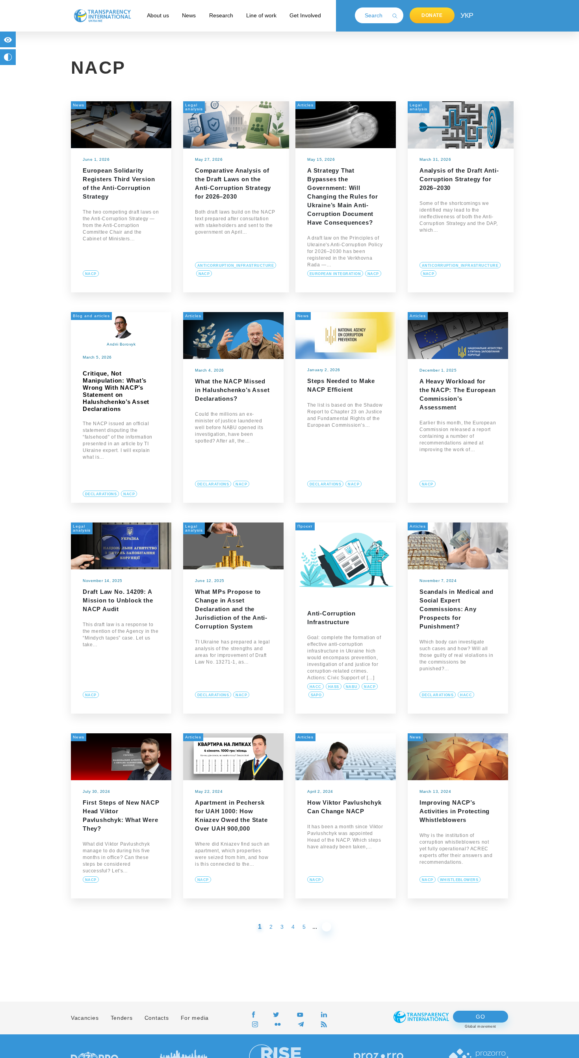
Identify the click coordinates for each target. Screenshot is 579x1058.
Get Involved (305, 15)
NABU (352, 687)
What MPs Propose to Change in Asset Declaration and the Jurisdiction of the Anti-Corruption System (231, 609)
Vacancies (84, 1018)
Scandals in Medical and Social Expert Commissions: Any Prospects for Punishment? (456, 609)
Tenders (122, 1018)
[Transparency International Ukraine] (102, 15)
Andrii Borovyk (121, 344)
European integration (335, 274)
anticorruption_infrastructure (235, 266)
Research (221, 15)
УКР (466, 15)
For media (195, 1018)
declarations (101, 494)
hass (333, 687)
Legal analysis (194, 107)
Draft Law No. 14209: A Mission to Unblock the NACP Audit (118, 600)
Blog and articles (91, 316)
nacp (90, 274)
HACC (315, 687)
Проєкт (305, 526)
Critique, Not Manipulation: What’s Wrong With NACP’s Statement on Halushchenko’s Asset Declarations (116, 391)
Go (480, 1016)
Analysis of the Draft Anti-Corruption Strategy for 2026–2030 (459, 179)
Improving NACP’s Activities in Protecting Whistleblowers (454, 811)
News (189, 15)
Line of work (261, 15)
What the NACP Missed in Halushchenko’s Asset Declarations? (232, 390)
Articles (305, 105)
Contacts (157, 1018)
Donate (432, 15)
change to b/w (8, 57)
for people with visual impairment (8, 39)
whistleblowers (459, 880)
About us (158, 15)
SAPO (316, 695)
